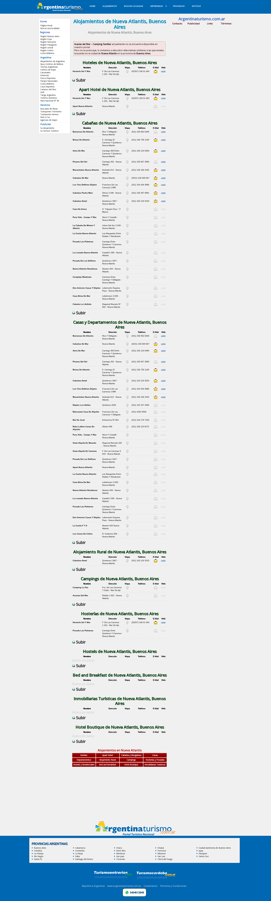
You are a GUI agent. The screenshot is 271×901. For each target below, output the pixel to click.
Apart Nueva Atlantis (82, 106)
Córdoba (38, 850)
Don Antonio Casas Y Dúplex (86, 288)
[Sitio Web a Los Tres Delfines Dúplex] (163, 186)
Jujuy (201, 850)
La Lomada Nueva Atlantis (85, 252)
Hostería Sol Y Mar (81, 71)
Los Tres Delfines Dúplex (85, 185)
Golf (42, 92)
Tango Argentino (48, 95)
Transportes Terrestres (51, 111)
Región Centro (46, 50)
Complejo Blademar (82, 277)
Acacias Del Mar (80, 595)
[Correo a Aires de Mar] (156, 152)
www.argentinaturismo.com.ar (124, 885)
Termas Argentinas (49, 67)
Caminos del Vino (48, 89)
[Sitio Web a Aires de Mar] (163, 152)
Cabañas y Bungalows (131, 755)
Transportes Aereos (49, 114)
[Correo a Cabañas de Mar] (156, 179)
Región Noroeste (48, 42)
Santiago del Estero (84, 859)
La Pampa (38, 853)
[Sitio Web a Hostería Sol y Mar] (163, 73)
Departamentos (84, 759)
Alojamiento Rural (107, 759)
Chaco (119, 847)
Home (43, 21)
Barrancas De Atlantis (83, 132)
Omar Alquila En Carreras (85, 451)
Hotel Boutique (131, 764)
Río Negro (38, 856)
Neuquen (203, 853)
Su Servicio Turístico (49, 130)
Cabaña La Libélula (82, 304)
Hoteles (83, 755)
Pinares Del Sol (80, 162)
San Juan (120, 856)
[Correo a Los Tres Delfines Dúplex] (156, 186)
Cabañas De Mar (80, 178)
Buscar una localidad (49, 28)
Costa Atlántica (47, 53)
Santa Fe (38, 859)
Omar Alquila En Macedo (84, 443)
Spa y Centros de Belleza (51, 64)
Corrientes (80, 850)
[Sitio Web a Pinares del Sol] (163, 163)
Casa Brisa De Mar (81, 296)
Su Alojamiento (47, 128)
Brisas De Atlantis (81, 140)
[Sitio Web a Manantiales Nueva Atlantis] (163, 171)
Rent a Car (45, 117)
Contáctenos (150, 885)
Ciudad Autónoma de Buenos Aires (215, 847)
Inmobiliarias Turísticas (155, 764)
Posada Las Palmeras (83, 241)
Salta (77, 856)
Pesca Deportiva (47, 78)
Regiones (45, 32)
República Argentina (93, 885)
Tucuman (120, 859)
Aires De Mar (79, 151)
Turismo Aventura (48, 97)
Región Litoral (46, 47)
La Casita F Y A (80, 525)
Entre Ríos (121, 850)
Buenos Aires (40, 847)
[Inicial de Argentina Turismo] (60, 10)
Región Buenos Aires (49, 36)
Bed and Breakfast (107, 764)
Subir (80, 80)
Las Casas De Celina (82, 534)
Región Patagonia (48, 44)
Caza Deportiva (47, 86)
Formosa (162, 850)
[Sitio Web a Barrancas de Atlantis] (163, 133)
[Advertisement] (119, 796)
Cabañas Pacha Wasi (83, 193)
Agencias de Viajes (48, 120)
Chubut (161, 847)
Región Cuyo (46, 39)
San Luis (161, 856)
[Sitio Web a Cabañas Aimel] (163, 202)
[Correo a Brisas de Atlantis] (156, 141)
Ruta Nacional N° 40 (49, 100)
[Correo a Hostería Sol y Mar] (156, 73)
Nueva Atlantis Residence (85, 269)
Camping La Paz (80, 587)
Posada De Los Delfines (84, 261)
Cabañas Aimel (80, 201)
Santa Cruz (204, 856)
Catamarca (80, 847)
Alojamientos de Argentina (52, 61)
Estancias (44, 75)
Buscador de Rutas (49, 108)
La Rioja (79, 853)
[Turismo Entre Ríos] (113, 882)
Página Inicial (46, 25)
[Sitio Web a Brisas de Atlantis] (163, 141)
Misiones (162, 853)
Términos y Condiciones (173, 885)
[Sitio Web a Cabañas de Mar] (163, 179)
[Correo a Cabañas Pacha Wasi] (156, 194)
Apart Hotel (107, 755)
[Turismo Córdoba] (156, 882)
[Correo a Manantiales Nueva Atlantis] (156, 171)
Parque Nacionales (49, 81)
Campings (131, 759)
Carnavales (45, 72)
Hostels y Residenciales (84, 764)
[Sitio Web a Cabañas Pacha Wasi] (163, 194)
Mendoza (120, 853)
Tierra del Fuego (165, 859)
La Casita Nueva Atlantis (84, 233)
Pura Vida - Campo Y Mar (84, 217)
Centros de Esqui (48, 69)
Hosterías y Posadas (155, 759)
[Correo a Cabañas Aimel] (156, 202)
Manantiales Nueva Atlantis (86, 170)
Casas (155, 755)
